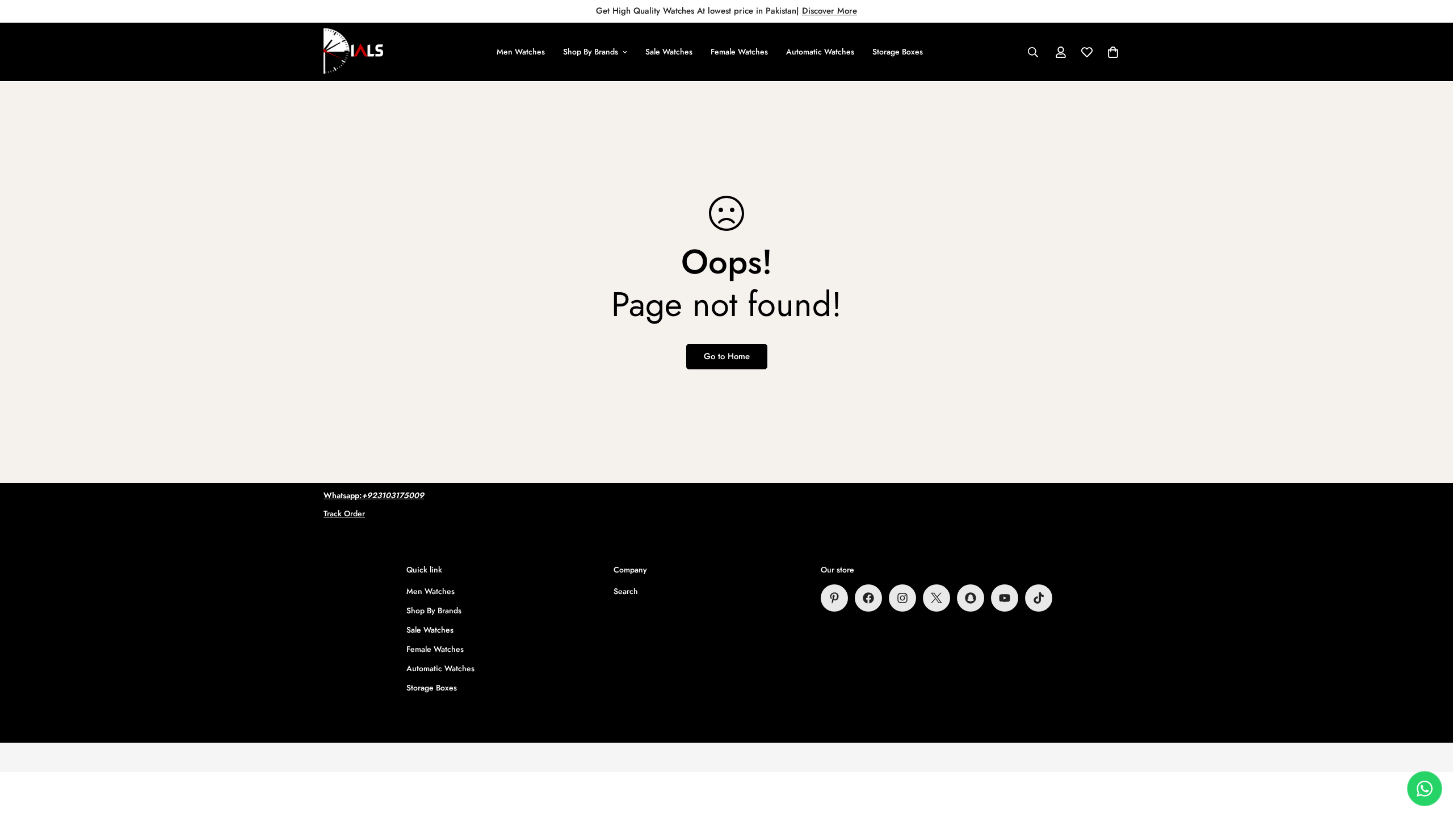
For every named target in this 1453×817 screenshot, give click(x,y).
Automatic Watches (820, 51)
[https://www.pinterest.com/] (834, 598)
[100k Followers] (902, 598)
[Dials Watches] (353, 52)
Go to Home (727, 356)
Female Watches (739, 51)
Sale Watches (668, 51)
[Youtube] (1004, 598)
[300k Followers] (868, 598)
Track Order (344, 513)
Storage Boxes (897, 51)
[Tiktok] (1038, 598)
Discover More (829, 11)
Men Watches (521, 51)
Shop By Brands (590, 51)
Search (626, 591)
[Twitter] (936, 598)
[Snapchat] (970, 598)
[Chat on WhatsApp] (1425, 789)
